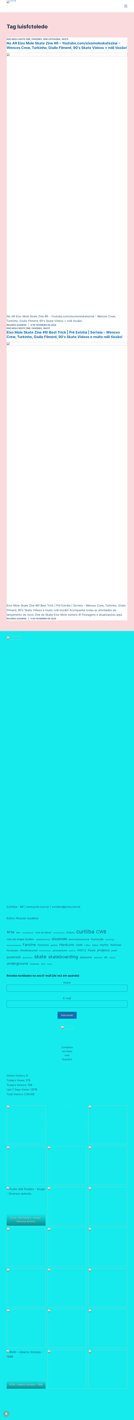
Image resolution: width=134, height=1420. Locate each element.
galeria (54, 945)
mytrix (104, 945)
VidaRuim (34, 964)
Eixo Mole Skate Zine (18, 39)
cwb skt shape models (20, 939)
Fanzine (29, 945)
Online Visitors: (16, 1075)
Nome (67, 982)
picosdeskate (60, 950)
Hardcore (66, 945)
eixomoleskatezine (79, 939)
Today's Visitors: (17, 1085)
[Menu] (125, 6)
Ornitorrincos (45, 951)
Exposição (97, 939)
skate (40, 956)
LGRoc (87, 945)
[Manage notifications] (6, 1414)
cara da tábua (43, 932)
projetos (103, 950)
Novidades (12, 950)
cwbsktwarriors (43, 939)
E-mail (67, 998)
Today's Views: (16, 1080)
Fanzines (37, 39)
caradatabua (27, 933)
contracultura (59, 933)
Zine (43, 964)
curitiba (85, 931)
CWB (101, 931)
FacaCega (109, 939)
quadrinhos (27, 958)
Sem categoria (51, 39)
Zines (49, 964)
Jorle (79, 945)
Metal (95, 945)
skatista (98, 957)
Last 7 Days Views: (18, 1089)
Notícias (115, 945)
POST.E (81, 950)
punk (114, 950)
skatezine (86, 957)
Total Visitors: (15, 1094)
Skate (65, 39)
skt (106, 957)
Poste (91, 950)
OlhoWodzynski (29, 950)
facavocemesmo (14, 945)
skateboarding (63, 956)
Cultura (70, 932)
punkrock (14, 957)
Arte (10, 932)
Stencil (112, 958)
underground (17, 963)
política (72, 951)
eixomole (59, 939)
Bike (18, 932)
